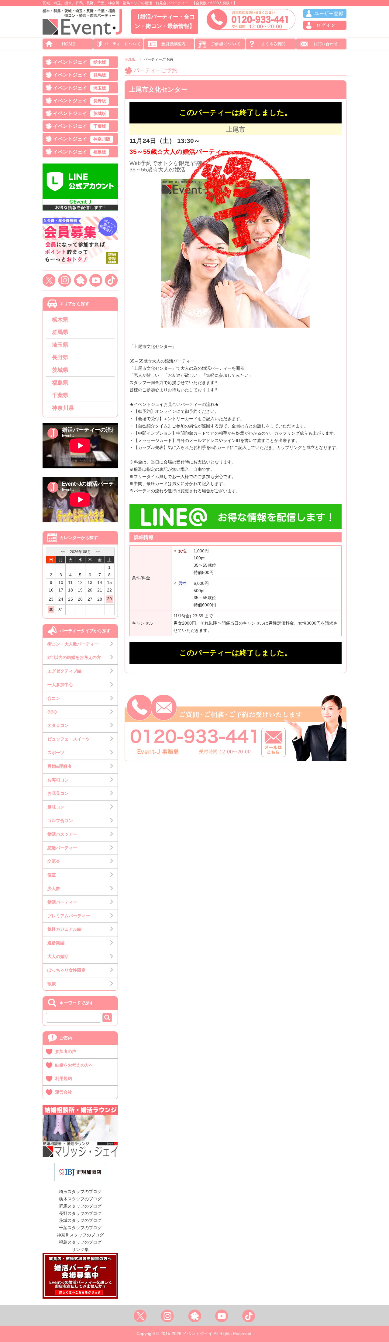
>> (97, 552)
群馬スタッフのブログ (80, 1206)
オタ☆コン (58, 725)
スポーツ (55, 752)
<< (63, 552)
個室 (51, 874)
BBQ (52, 712)
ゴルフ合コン (60, 820)
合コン (53, 698)
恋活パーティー (62, 847)
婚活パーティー (62, 902)
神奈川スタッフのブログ (80, 1234)
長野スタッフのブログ (80, 1213)
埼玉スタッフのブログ (80, 1191)
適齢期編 (55, 942)
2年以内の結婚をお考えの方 (74, 657)
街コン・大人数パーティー (72, 644)
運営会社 (63, 1092)
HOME (130, 59)
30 (51, 609)
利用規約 (63, 1078)
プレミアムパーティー (68, 915)
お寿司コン (58, 779)
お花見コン (58, 793)
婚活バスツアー (62, 834)
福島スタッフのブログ (80, 1242)
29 (109, 598)
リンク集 (80, 1249)
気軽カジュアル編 (64, 929)
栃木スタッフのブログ (80, 1198)
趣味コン (55, 806)
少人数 (53, 888)
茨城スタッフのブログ (80, 1220)
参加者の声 (65, 1051)
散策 (51, 983)
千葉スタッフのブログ (80, 1227)
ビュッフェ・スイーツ (68, 739)
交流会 (53, 861)
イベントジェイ (79, 62)
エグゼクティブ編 (64, 671)
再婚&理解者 (59, 766)
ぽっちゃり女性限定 (66, 970)
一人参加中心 (60, 684)
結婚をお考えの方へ (74, 1065)
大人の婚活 (58, 956)
